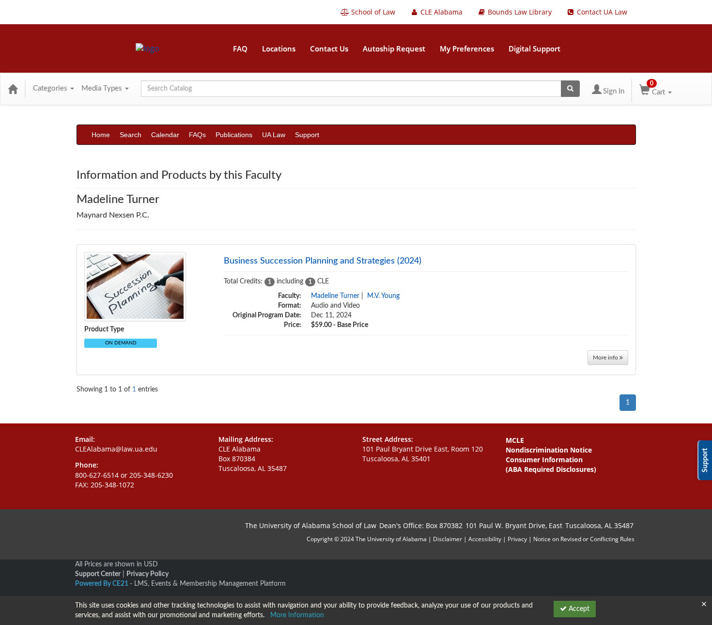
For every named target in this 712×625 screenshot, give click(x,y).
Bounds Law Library (519, 11)
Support (307, 135)
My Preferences (467, 48)
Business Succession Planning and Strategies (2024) (322, 261)
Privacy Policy (147, 574)
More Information (297, 615)
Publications (234, 135)
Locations (278, 48)
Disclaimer (448, 539)
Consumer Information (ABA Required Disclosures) (551, 464)
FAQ (240, 48)
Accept (578, 609)
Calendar (165, 135)
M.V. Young (383, 296)
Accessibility (484, 539)
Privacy (517, 539)
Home (101, 135)
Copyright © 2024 (330, 539)
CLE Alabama (440, 11)
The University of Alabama (391, 539)
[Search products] (570, 88)
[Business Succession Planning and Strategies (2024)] (135, 286)
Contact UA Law (601, 11)
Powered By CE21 (102, 583)
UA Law (273, 135)
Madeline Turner (335, 296)
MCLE (515, 440)
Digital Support (534, 48)
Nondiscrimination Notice (549, 449)
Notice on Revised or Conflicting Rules (584, 539)
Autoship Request (394, 48)
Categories (51, 88)
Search (130, 135)
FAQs (197, 135)
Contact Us (329, 48)
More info (606, 357)
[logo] (147, 48)
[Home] (12, 89)
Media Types (102, 88)
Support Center (98, 574)
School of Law (372, 11)
